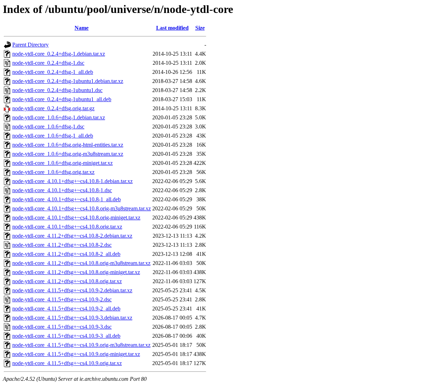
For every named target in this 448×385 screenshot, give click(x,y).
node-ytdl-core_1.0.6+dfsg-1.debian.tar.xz (58, 117)
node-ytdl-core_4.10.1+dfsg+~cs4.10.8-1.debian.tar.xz (72, 181)
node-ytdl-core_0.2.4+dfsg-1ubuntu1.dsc (57, 90)
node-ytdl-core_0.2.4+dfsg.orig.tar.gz (53, 108)
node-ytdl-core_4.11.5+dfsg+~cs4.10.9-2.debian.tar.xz (72, 290)
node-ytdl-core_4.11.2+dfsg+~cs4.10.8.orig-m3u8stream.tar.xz (81, 263)
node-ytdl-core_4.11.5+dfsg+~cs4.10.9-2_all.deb (66, 309)
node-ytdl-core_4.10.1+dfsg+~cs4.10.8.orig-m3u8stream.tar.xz (81, 208)
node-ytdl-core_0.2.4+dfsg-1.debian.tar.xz (58, 54)
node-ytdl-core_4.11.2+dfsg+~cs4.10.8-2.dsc (62, 245)
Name (82, 28)
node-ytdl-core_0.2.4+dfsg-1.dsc (48, 63)
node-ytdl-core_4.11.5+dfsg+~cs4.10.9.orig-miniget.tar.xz (76, 354)
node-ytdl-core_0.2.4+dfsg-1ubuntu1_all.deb (61, 99)
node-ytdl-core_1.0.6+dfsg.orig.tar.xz (53, 172)
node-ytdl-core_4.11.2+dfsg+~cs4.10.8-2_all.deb (66, 254)
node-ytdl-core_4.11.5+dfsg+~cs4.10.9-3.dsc (62, 327)
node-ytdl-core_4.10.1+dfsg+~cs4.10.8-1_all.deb (66, 199)
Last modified (172, 28)
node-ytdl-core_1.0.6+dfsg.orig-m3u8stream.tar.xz (67, 154)
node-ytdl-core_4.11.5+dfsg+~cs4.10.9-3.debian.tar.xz (72, 318)
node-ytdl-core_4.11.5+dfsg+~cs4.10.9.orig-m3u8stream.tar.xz (81, 345)
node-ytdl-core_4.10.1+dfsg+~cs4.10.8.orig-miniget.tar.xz (76, 217)
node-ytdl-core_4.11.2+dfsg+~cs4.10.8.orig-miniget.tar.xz (76, 272)
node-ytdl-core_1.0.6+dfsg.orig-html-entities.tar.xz (67, 145)
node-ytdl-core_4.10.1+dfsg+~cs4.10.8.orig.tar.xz (67, 227)
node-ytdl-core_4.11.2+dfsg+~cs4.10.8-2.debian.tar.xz (72, 236)
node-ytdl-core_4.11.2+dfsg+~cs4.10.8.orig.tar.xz (67, 281)
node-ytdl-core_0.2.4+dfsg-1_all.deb (52, 72)
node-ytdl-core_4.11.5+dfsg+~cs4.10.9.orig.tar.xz (67, 363)
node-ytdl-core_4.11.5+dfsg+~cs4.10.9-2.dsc (62, 299)
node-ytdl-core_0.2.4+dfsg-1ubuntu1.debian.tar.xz (67, 81)
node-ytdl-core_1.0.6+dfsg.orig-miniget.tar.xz (62, 163)
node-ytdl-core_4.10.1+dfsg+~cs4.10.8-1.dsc (62, 190)
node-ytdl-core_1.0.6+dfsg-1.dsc (48, 127)
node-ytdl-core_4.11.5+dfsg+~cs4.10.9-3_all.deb (66, 336)
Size (200, 28)
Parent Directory (30, 45)
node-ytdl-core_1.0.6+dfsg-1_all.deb (52, 136)
